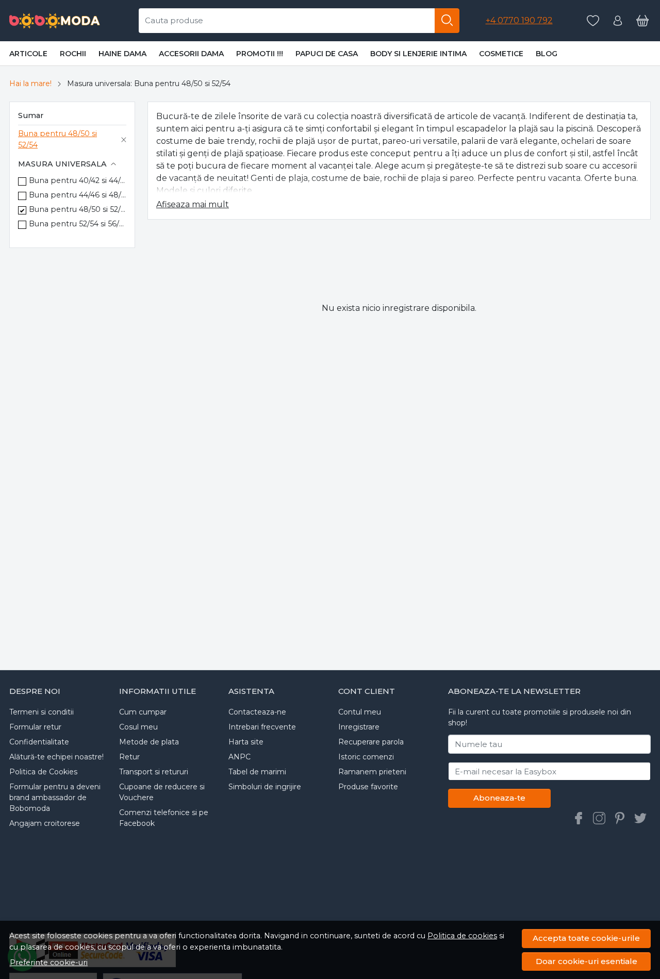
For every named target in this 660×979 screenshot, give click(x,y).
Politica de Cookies (43, 771)
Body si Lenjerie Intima (418, 53)
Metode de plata (149, 741)
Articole (28, 53)
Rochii (73, 53)
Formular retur (35, 727)
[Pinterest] (619, 818)
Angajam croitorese (44, 823)
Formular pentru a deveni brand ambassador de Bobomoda (55, 797)
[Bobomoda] (55, 20)
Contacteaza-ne (257, 712)
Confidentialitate (39, 741)
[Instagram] (599, 818)
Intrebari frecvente (262, 727)
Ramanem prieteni (372, 771)
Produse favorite (368, 786)
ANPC (239, 756)
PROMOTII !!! (259, 53)
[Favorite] (593, 20)
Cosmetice (501, 53)
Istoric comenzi (366, 756)
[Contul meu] (617, 20)
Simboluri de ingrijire (264, 786)
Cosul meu (138, 727)
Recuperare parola (371, 741)
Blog (546, 53)
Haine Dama (122, 53)
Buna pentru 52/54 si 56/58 (77, 223)
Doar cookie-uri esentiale (586, 961)
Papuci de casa (326, 53)
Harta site (245, 741)
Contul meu (359, 712)
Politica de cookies (462, 935)
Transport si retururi (153, 771)
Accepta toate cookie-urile (586, 938)
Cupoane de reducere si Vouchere (162, 792)
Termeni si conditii (41, 712)
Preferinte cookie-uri (49, 962)
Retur (129, 756)
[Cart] (642, 20)
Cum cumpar (143, 712)
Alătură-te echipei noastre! (56, 756)
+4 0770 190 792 (519, 20)
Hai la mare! (30, 83)
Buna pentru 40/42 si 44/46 (77, 180)
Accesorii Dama (191, 53)
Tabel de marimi (257, 771)
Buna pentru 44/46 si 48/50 (77, 195)
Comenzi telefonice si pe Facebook (163, 818)
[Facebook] (578, 818)
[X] (640, 818)
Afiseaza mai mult (192, 204)
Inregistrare (359, 727)
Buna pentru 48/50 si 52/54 (57, 139)
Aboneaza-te (499, 798)
